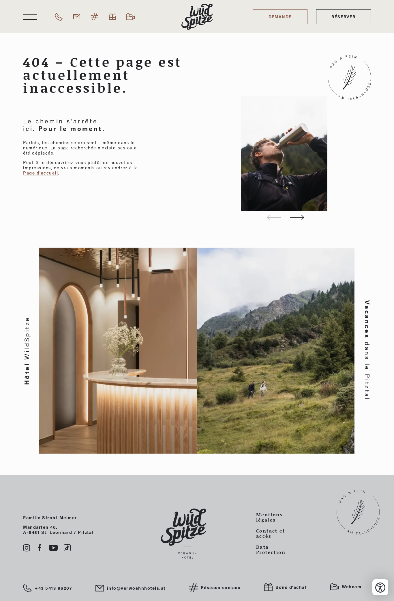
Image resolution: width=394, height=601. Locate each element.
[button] (297, 217)
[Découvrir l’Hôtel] (118, 351)
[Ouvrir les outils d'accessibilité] (380, 587)
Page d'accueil (40, 173)
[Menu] (30, 17)
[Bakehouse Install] (197, 17)
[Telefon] (58, 16)
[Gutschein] (112, 16)
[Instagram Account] (26, 547)
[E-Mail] (76, 16)
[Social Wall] (94, 16)
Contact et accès (270, 533)
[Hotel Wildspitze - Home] (197, 534)
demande (280, 16)
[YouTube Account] (53, 548)
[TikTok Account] (67, 547)
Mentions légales (269, 517)
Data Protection (271, 549)
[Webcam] (130, 16)
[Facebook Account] (39, 547)
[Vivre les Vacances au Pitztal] (276, 351)
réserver (343, 16)
